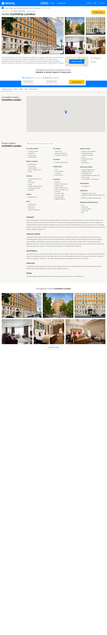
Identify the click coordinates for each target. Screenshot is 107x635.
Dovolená (44, 3)
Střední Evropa (13, 8)
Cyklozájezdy (61, 3)
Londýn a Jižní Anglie (22, 8)
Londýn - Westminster (35, 8)
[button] (66, 112)
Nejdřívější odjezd (28, 81)
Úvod (6, 8)
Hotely (52, 3)
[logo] (8, 3)
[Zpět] (3, 8)
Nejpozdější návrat (51, 81)
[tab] (7, 89)
